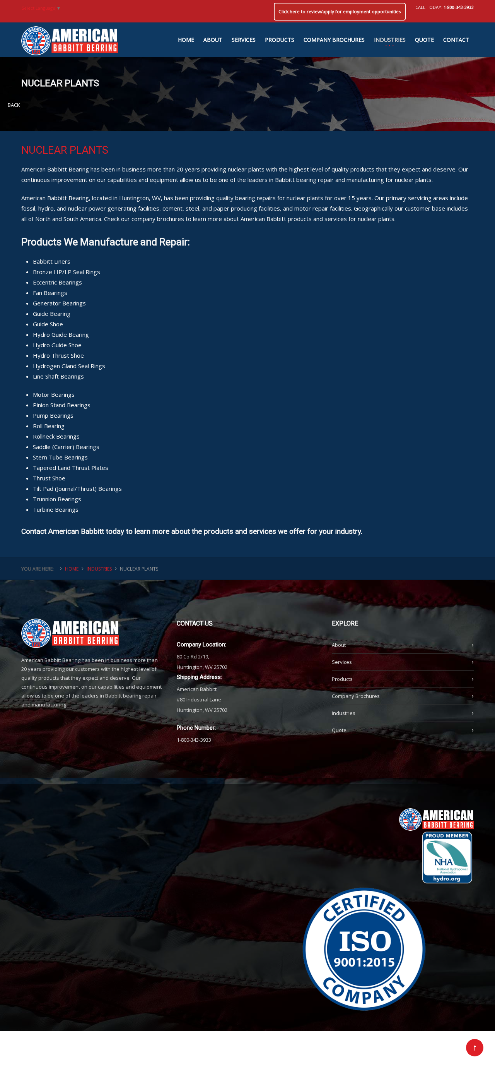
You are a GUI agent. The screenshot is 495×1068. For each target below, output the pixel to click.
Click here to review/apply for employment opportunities (339, 11)
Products (342, 678)
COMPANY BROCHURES (334, 39)
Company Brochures (356, 696)
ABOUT (212, 39)
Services (342, 661)
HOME (186, 39)
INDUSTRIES (390, 39)
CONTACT (456, 39)
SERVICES (244, 39)
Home (72, 569)
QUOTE (424, 39)
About (339, 644)
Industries (343, 713)
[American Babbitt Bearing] (69, 36)
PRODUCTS (279, 39)
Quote (339, 730)
